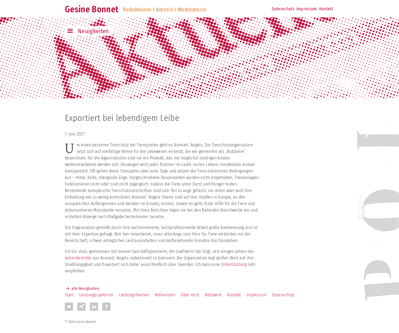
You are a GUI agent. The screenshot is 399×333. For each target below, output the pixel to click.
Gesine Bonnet (91, 9)
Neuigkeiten (93, 31)
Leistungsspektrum (96, 294)
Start (69, 294)
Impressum (306, 8)
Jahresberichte (78, 257)
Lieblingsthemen (134, 294)
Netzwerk (213, 294)
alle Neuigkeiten (85, 288)
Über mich (190, 294)
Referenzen (165, 294)
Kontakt (326, 8)
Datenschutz (283, 8)
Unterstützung (233, 264)
